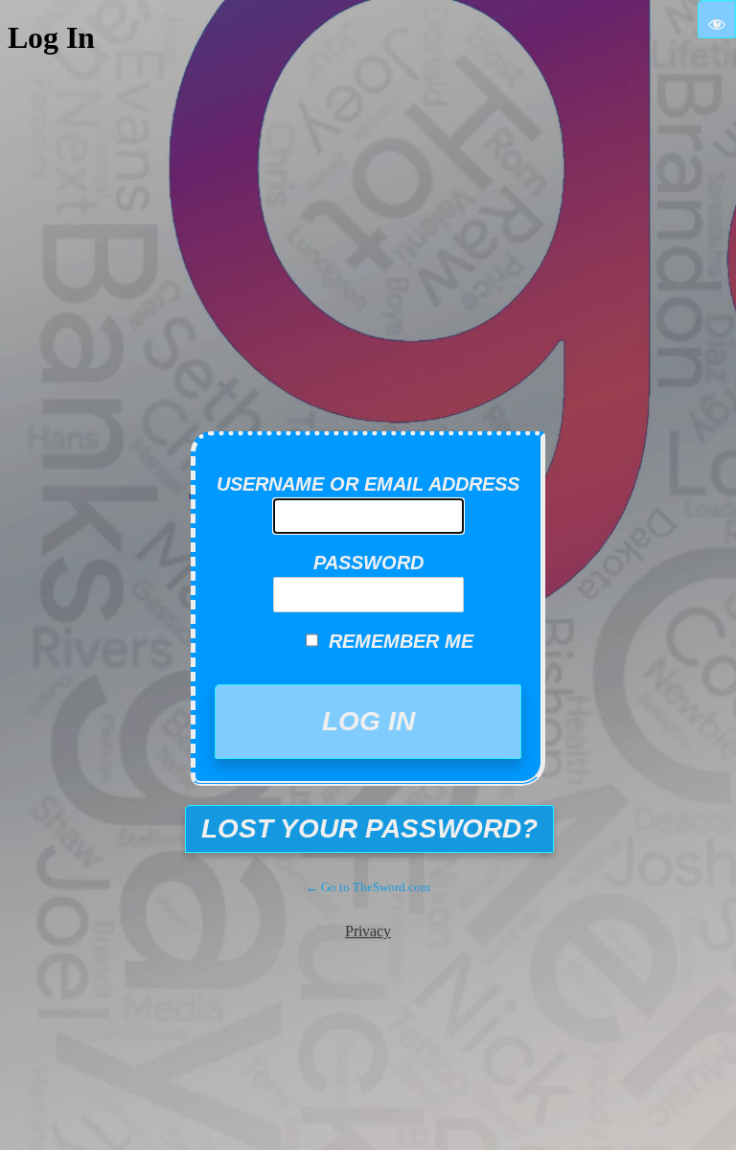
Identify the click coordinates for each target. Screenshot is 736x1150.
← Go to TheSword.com (368, 887)
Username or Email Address (368, 484)
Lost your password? (369, 828)
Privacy (368, 931)
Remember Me (401, 641)
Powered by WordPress (382, 389)
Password (368, 562)
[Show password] (717, 19)
